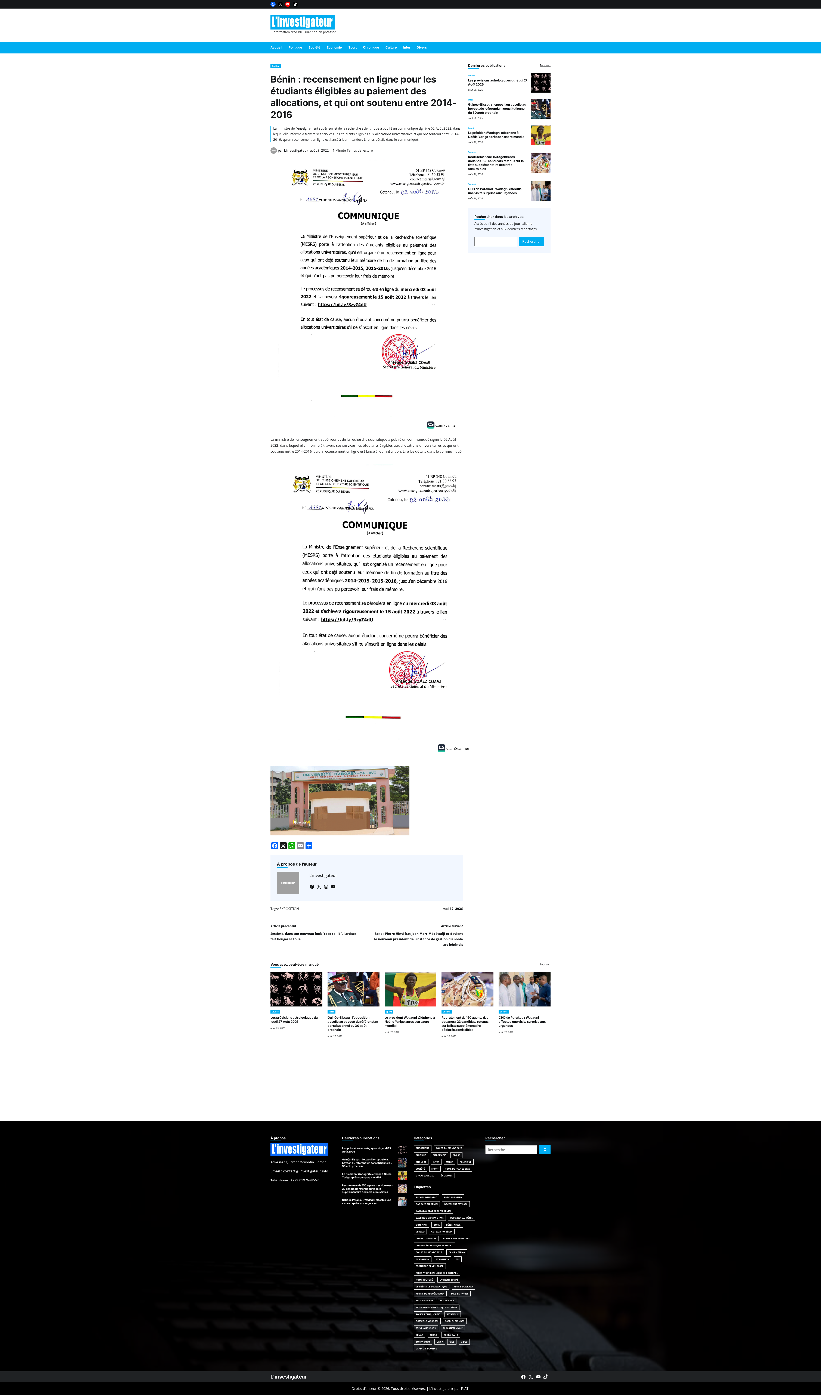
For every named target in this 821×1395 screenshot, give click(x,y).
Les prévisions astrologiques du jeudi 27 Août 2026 (293, 1020)
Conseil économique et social (434, 1245)
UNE (451, 1341)
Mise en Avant (459, 1293)
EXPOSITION (289, 908)
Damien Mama (457, 1252)
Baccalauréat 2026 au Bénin (433, 1210)
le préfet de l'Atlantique (431, 1286)
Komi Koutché (424, 1279)
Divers (471, 75)
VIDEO (464, 1341)
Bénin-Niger (453, 1224)
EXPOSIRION (422, 1259)
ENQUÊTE (421, 1161)
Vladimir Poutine (426, 1348)
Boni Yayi (421, 1224)
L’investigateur (296, 150)
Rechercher (531, 241)
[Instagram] (326, 886)
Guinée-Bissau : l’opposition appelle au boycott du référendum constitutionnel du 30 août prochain (497, 109)
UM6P (440, 1341)
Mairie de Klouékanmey (430, 1293)
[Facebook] (273, 4)
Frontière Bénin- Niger (430, 1266)
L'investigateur (288, 1377)
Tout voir (545, 65)
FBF (457, 1259)
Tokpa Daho (451, 1334)
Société (275, 66)
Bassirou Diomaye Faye (430, 1217)
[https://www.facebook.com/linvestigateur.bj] (523, 1376)
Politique (465, 1161)
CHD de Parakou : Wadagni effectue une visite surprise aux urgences (495, 191)
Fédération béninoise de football (437, 1272)
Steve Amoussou (426, 1328)
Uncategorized (425, 1175)
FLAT (465, 1388)
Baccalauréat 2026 (456, 1204)
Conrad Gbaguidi (426, 1238)
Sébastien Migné (453, 1328)
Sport (471, 127)
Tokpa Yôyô (423, 1341)
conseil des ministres (456, 1238)
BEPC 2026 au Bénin (461, 1217)
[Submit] (545, 1149)
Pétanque (453, 1314)
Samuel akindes (454, 1321)
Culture (421, 1155)
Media (449, 1161)
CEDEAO (420, 1231)
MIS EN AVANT (448, 1300)
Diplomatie (439, 1155)
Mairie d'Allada (463, 1286)
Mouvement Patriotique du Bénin (436, 1307)
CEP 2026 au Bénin (442, 1231)
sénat (419, 1334)
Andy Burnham (453, 1197)
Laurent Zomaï (449, 1279)
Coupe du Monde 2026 (449, 1148)
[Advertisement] (410, 1085)
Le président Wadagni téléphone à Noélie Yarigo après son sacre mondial (496, 135)
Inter (470, 99)
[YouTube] (287, 4)
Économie (447, 1175)
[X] (280, 4)
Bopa (437, 1224)
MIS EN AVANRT (424, 1300)
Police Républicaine (428, 1314)
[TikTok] (295, 4)
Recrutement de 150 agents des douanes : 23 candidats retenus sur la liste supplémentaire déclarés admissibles (496, 163)
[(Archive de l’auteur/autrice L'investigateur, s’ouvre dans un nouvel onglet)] (273, 152)
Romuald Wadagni (427, 1321)
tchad (433, 1334)
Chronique (422, 1148)
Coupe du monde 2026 (429, 1252)
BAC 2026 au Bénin (427, 1204)
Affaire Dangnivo (426, 1197)
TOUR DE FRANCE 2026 (457, 1168)
